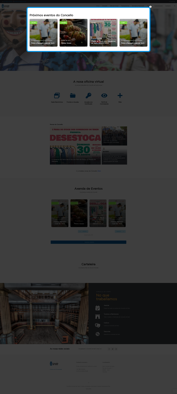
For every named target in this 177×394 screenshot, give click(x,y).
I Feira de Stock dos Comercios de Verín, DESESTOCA (103, 42)
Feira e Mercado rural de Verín (43, 43)
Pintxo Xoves (66, 43)
